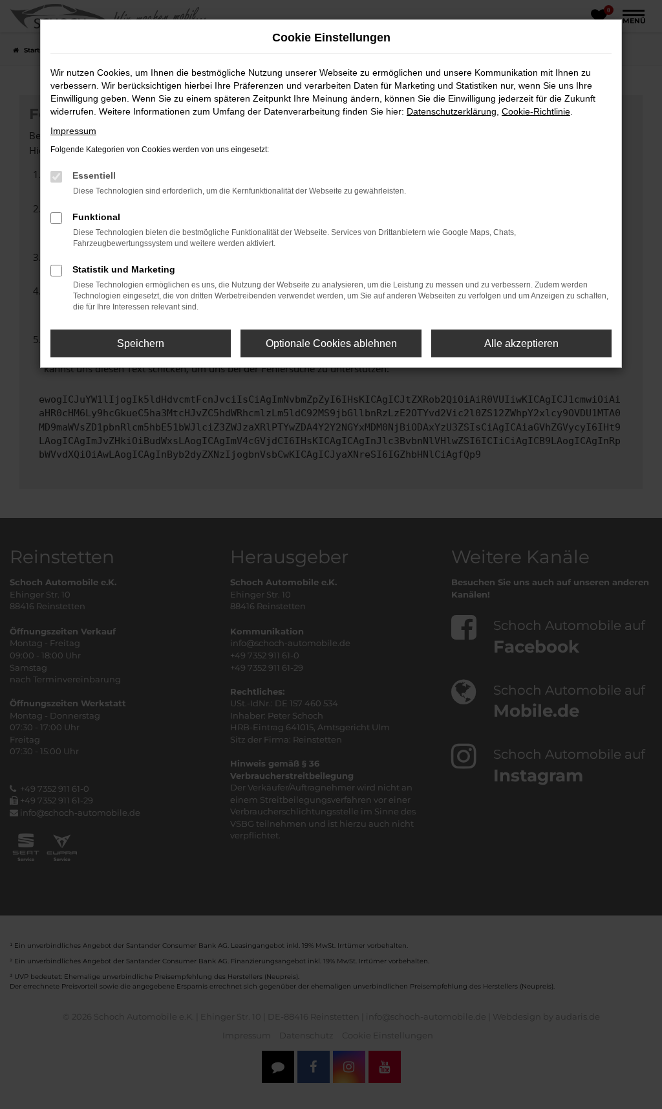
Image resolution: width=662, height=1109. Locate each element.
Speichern (140, 343)
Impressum (73, 131)
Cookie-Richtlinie (536, 111)
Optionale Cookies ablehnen (331, 343)
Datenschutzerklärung (451, 111)
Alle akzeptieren (521, 343)
